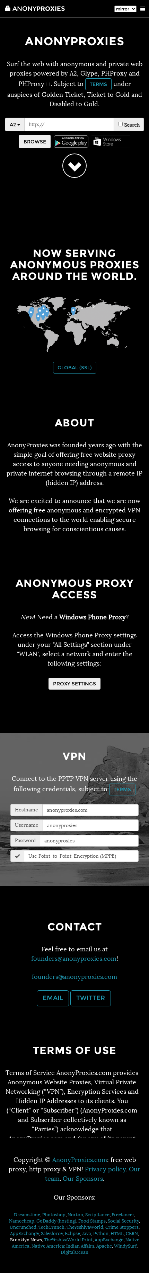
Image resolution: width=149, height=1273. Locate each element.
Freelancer (123, 1214)
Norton (75, 1214)
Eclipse (72, 1233)
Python (100, 1233)
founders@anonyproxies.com (73, 958)
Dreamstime (27, 1214)
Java (86, 1233)
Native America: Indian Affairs (63, 1246)
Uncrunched (23, 1227)
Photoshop (53, 1214)
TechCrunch (51, 1227)
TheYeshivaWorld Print (68, 1239)
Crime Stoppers (122, 1227)
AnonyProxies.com (79, 1160)
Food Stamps (92, 1221)
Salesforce (52, 1233)
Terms (98, 84)
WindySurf (125, 1246)
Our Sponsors (83, 1178)
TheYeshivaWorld (85, 1227)
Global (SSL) (75, 367)
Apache (104, 1246)
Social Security (123, 1221)
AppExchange (24, 1233)
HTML (117, 1233)
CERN (132, 1233)
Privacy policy (105, 1169)
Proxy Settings (74, 684)
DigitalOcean (74, 1252)
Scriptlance (97, 1214)
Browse (35, 142)
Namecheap (21, 1221)
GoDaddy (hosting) (56, 1221)
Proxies (38, 9)
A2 (13, 124)
